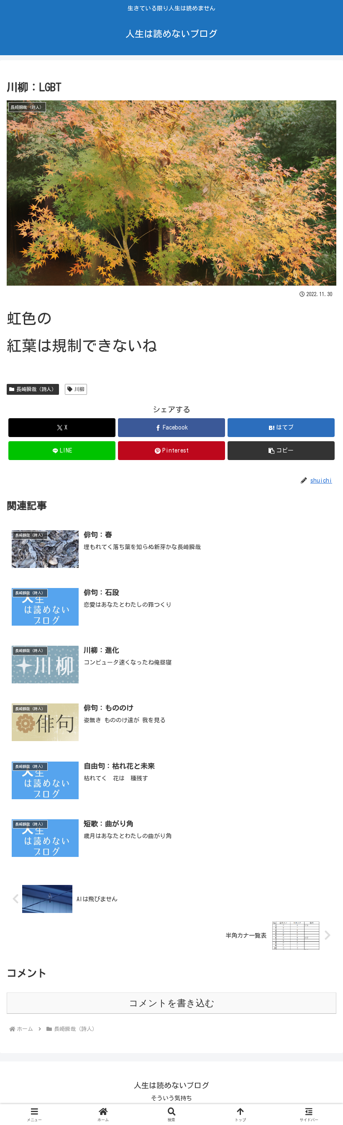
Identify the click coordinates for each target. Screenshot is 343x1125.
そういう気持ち (171, 1098)
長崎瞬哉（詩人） (36, 388)
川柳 (79, 388)
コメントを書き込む (172, 1003)
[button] (281, 450)
